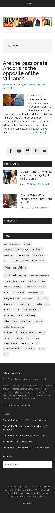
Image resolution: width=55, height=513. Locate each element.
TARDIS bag (8, 338)
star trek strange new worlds (14, 327)
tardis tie (19, 338)
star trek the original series (19, 332)
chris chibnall (8, 256)
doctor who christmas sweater (14, 281)
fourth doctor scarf (10, 304)
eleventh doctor (28, 299)
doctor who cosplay (36, 281)
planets (17, 310)
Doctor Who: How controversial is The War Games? (26, 448)
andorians (27, 244)
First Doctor (42, 298)
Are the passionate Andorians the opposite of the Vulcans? (25, 70)
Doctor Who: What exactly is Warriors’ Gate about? (36, 199)
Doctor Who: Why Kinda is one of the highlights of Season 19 (36, 175)
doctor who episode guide (12, 287)
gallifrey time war (27, 304)
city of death (38, 255)
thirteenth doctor (12, 348)
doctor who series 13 (35, 293)
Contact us (27, 503)
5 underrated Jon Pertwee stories (17, 442)
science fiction (31, 309)
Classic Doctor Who (20, 261)
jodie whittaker (43, 304)
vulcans (41, 349)
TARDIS (41, 333)
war (5, 354)
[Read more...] (39, 132)
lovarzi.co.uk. (28, 405)
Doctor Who (15, 267)
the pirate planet (11, 343)
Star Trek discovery (31, 321)
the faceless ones (33, 338)
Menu (29, 3)
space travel (30, 315)
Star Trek (10, 321)
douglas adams (11, 298)
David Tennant (38, 261)
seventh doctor (9, 315)
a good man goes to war (12, 244)
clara (6, 261)
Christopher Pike (23, 256)
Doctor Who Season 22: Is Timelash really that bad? (25, 420)
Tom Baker (29, 348)
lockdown (7, 310)
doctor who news (14, 292)
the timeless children (29, 343)
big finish (37, 249)
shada (20, 315)
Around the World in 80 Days (16, 250)
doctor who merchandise (35, 287)
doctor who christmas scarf (39, 276)
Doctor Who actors (15, 275)
